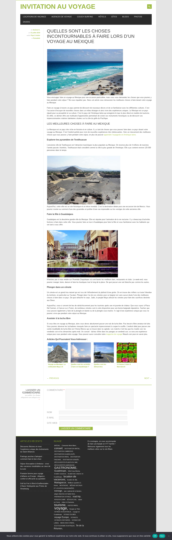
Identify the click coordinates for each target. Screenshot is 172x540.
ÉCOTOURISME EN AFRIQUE (64, 526)
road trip (76, 496)
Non (162, 536)
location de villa (72, 480)
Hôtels (102, 17)
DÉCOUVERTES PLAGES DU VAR (65, 462)
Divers (26, 22)
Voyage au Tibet (74, 509)
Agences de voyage (61, 17)
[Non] (168, 536)
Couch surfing (85, 17)
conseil (58, 448)
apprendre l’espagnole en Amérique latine (120, 135)
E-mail (50, 417)
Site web (52, 423)
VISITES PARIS (73, 505)
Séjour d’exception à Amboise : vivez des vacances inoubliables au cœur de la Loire (35, 466)
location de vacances (65, 478)
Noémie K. (36, 30)
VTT (107, 444)
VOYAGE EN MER (70, 514)
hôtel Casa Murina (74, 471)
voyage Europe (61, 517)
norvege (58, 491)
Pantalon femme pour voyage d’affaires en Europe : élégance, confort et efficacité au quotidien (32, 476)
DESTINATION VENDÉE (71, 459)
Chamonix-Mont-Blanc (69, 445)
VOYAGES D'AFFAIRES (62, 520)
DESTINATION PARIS (61, 457)
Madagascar (60, 482)
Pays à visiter (35, 35)
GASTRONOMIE (65, 467)
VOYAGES (74, 517)
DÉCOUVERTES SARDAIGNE (64, 465)
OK (155, 536)
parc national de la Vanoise (72, 491)
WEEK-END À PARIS (67, 523)
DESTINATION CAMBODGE (63, 451)
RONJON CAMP (59, 499)
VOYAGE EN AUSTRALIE (62, 512)
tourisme (59, 505)
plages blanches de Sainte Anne (64, 494)
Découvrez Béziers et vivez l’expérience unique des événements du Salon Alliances (34, 449)
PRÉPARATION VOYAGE (62, 497)
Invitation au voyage (57, 6)
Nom (49, 412)
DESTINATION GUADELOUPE (64, 454)
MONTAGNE (64, 485)
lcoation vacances (60, 474)
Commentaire (55, 390)
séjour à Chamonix (68, 502)
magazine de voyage (114, 334)
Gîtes (114, 17)
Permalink (36, 38)
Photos (138, 17)
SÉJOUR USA (71, 499)
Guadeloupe (60, 471)
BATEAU (57, 445)
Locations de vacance (34, 17)
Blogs (125, 17)
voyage (60, 508)
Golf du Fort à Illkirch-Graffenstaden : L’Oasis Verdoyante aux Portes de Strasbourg (34, 486)
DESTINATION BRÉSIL (72, 448)
